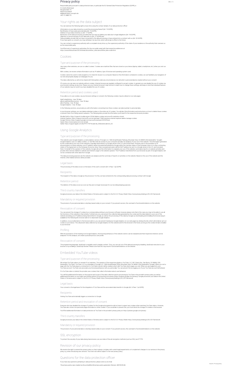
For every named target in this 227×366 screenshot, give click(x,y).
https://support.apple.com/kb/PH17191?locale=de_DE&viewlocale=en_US (89, 124)
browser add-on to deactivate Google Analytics (94, 218)
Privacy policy (218, 363)
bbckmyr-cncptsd (69, 13)
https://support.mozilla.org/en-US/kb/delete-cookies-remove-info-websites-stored (97, 116)
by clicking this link (142, 221)
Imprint (211, 363)
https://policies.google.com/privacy (126, 276)
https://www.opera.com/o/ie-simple (76, 122)
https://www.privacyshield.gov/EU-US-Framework (144, 194)
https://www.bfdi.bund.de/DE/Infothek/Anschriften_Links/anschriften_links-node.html (88, 50)
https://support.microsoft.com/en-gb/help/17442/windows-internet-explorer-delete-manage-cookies (104, 118)
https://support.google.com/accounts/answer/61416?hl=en (90, 120)
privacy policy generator (102, 365)
